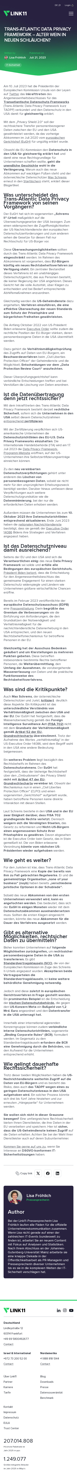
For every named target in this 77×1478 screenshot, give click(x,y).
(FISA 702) (55, 724)
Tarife (7, 1392)
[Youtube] (71, 1310)
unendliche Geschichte (21, 165)
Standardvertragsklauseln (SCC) (28, 963)
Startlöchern (32, 181)
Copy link (26, 1173)
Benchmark (46, 1398)
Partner (8, 1382)
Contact (8, 1344)
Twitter (14, 94)
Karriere (8, 1387)
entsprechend (23, 421)
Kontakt (8, 1407)
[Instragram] (65, 1310)
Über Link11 (10, 1376)
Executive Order (38, 329)
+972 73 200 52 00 (15, 1358)
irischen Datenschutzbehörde (31, 1003)
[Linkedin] (59, 1310)
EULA (7, 1423)
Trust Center (11, 1428)
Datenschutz (11, 1417)
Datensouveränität (51, 1392)
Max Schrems (57, 177)
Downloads (47, 1382)
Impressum (10, 1412)
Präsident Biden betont (20, 573)
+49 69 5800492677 (16, 1339)
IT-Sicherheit (13, 65)
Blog (43, 1376)
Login (68, 5)
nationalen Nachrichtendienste (40, 524)
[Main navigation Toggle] (71, 13)
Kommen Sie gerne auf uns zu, (25, 1146)
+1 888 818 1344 (49, 1358)
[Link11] (15, 13)
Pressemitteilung (22, 608)
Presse (44, 1387)
